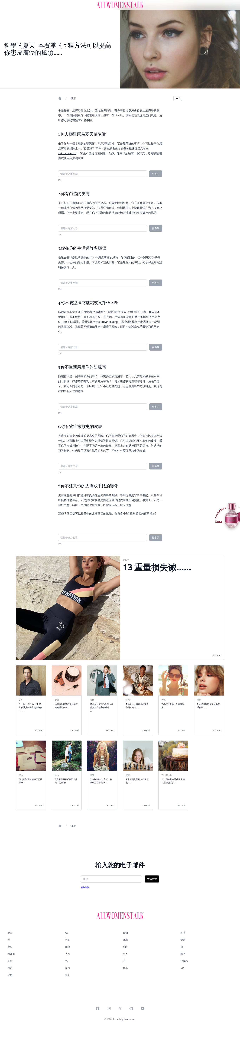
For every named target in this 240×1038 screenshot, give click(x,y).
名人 (125, 953)
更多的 (155, 173)
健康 (73, 98)
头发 (67, 953)
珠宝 (10, 932)
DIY (182, 967)
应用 (10, 974)
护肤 (10, 960)
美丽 (67, 939)
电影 (10, 946)
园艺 (10, 967)
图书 (67, 946)
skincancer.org (67, 153)
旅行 (67, 967)
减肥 (182, 953)
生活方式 (152, 879)
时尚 (125, 946)
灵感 (182, 932)
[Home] (60, 98)
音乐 (125, 967)
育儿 (67, 974)
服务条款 (85, 887)
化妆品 (184, 960)
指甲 (182, 946)
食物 (125, 932)
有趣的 (11, 953)
